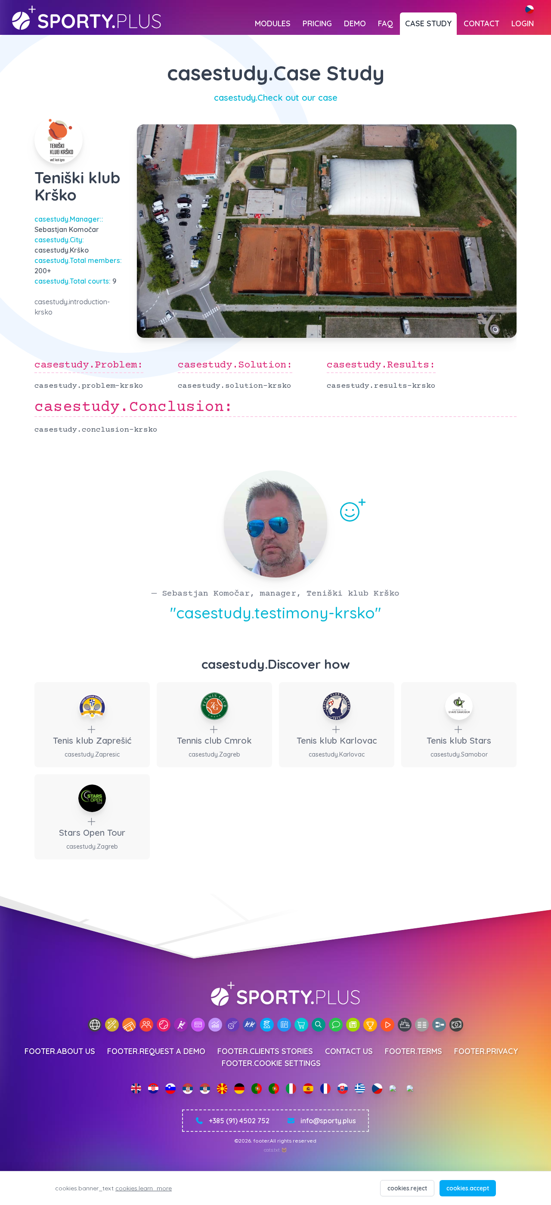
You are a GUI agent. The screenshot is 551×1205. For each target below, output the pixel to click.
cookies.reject (407, 1188)
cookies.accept (467, 1188)
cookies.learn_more (143, 1188)
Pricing (317, 23)
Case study (428, 23)
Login (522, 23)
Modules (273, 23)
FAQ (385, 23)
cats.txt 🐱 (275, 1150)
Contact (481, 23)
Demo (355, 23)
